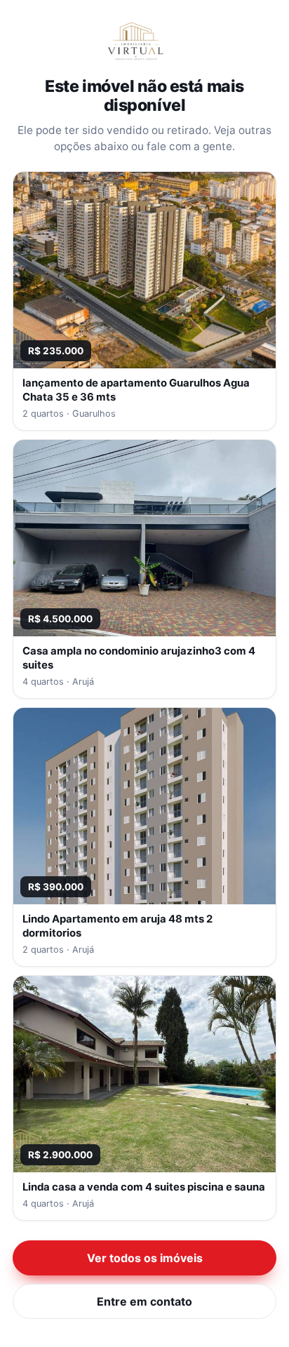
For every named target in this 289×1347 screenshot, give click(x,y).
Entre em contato (144, 1301)
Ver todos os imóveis (145, 1258)
